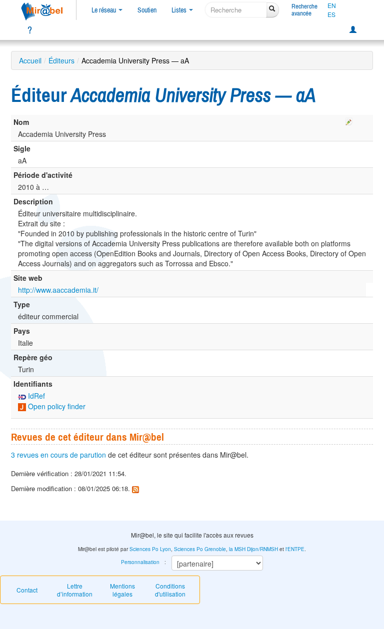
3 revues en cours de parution (58, 455)
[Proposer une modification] (349, 120)
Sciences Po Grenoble (200, 549)
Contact (27, 590)
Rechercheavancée (305, 9)
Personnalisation (140, 562)
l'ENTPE (295, 549)
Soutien (147, 10)
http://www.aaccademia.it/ (58, 290)
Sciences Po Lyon (150, 549)
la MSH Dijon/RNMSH (253, 549)
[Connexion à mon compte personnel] (353, 30)
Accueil (30, 60)
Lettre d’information (74, 590)
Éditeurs (61, 60)
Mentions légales (122, 590)
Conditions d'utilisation (170, 590)
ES (332, 14)
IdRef (35, 396)
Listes (180, 10)
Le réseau (105, 10)
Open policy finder (56, 406)
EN (332, 5)
